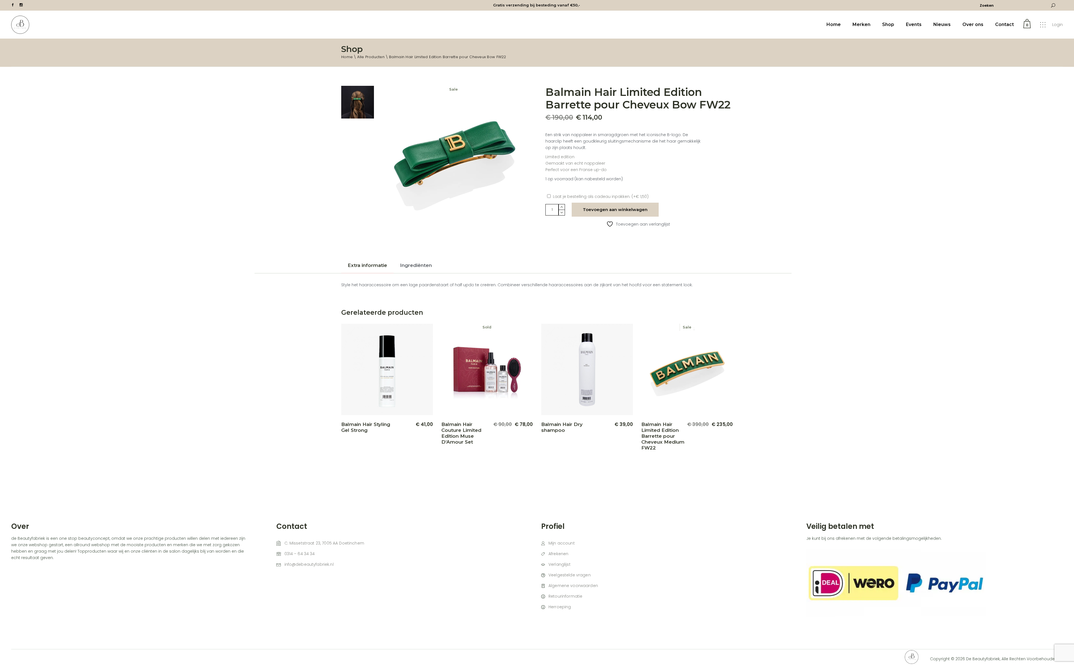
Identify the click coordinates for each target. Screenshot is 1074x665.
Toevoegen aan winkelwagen (615, 209)
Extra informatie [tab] (367, 265)
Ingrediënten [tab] (416, 265)
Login (1057, 24)
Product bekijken (408, 439)
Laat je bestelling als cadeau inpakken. (601, 196)
